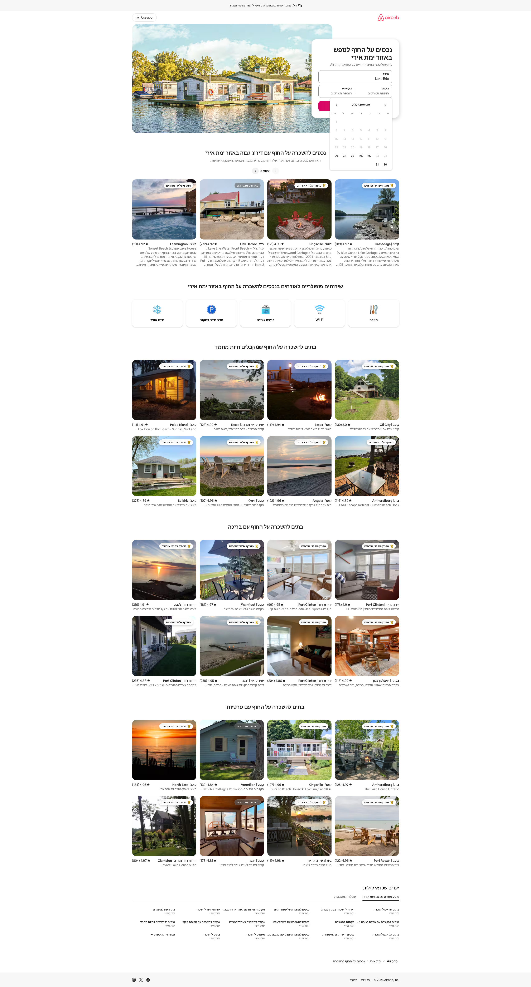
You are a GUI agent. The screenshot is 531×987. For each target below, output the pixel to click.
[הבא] (255, 171)
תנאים (353, 980)
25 (369, 156)
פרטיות (365, 980)
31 (377, 164)
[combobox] (355, 78)
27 (352, 156)
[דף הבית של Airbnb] (388, 17)
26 (361, 156)
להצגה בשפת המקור (241, 5)
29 (336, 156)
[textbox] (374, 93)
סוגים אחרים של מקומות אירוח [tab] (380, 896)
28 (344, 156)
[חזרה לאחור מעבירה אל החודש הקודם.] (385, 105)
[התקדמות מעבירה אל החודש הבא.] (337, 105)
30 (385, 164)
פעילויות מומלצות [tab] (345, 896)
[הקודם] (275, 171)
